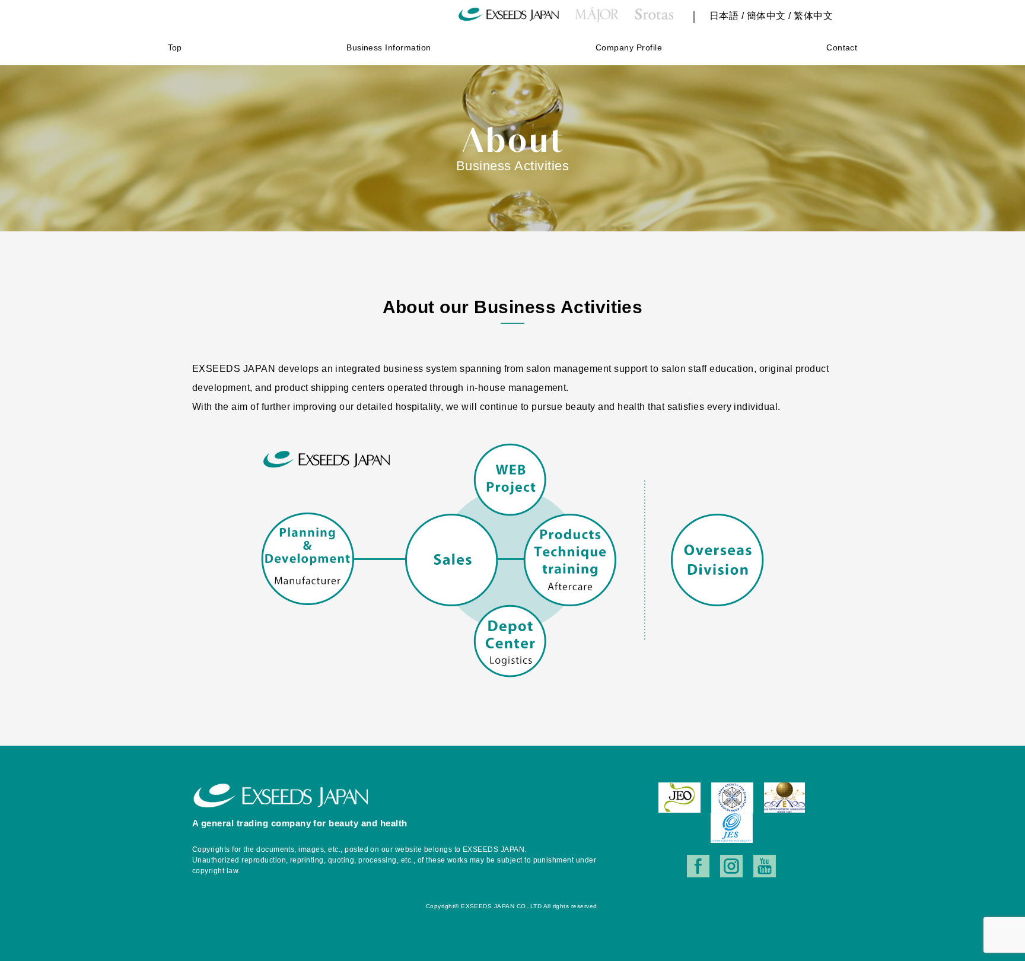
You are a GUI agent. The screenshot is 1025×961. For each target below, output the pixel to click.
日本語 (723, 16)
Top (175, 47)
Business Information (388, 47)
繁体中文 (813, 16)
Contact (841, 47)
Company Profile (629, 47)
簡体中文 (766, 16)
